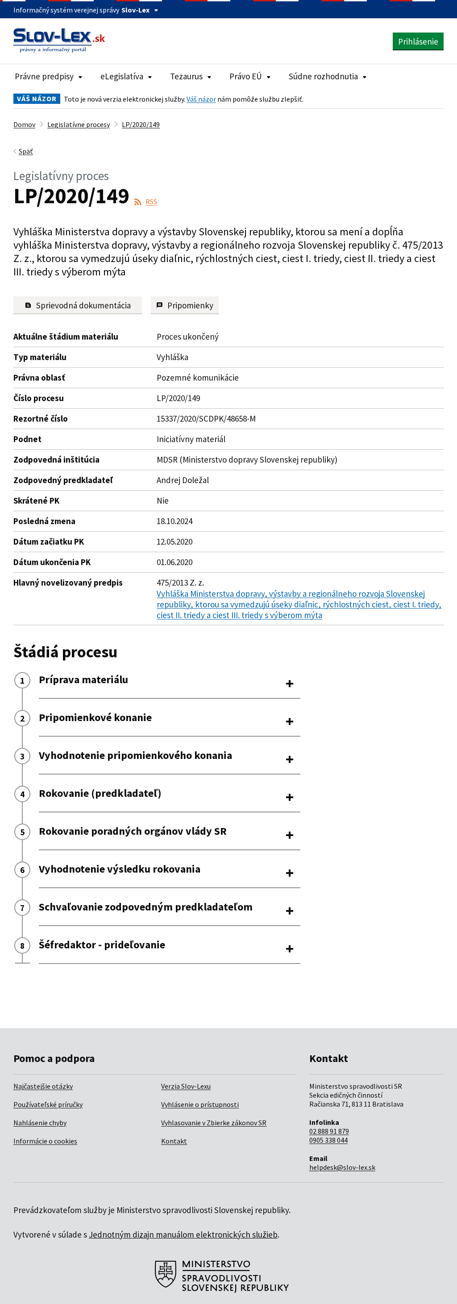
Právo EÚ (245, 76)
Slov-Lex (135, 9)
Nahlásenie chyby (39, 1122)
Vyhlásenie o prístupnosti (200, 1104)
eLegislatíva (121, 76)
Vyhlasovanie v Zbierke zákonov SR (213, 1122)
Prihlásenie (418, 41)
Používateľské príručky (48, 1104)
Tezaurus (186, 76)
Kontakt (174, 1140)
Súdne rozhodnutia (323, 76)
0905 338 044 (328, 1140)
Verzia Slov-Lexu (186, 1086)
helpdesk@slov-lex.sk (342, 1167)
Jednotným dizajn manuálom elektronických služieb (183, 1234)
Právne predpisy (44, 76)
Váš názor (201, 98)
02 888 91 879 (329, 1131)
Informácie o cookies (45, 1140)
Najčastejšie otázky (43, 1086)
